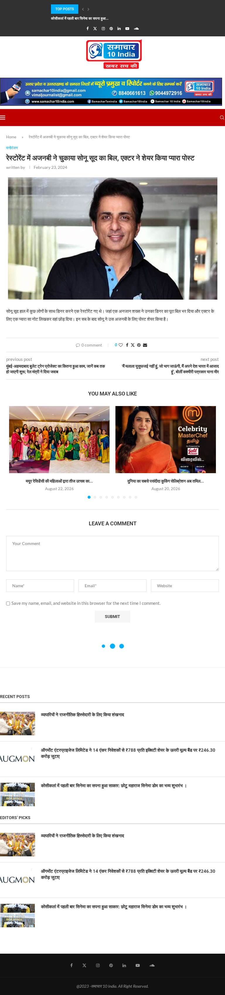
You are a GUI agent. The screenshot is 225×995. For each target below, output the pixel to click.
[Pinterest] (111, 28)
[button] (83, 9)
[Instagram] (103, 28)
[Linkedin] (119, 28)
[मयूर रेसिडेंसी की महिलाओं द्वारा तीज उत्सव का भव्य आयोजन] (59, 439)
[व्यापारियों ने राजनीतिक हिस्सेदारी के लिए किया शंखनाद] (17, 723)
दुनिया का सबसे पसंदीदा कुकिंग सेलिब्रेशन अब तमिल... (165, 481)
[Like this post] (121, 344)
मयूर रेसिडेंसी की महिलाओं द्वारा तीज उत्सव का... (59, 481)
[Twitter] (95, 28)
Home (11, 137)
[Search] (222, 117)
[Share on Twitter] (133, 344)
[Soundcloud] (136, 28)
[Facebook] (87, 28)
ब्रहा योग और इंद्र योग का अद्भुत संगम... (76, 18)
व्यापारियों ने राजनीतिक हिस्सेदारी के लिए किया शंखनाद (82, 714)
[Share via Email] (145, 344)
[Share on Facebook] (127, 344)
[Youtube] (127, 28)
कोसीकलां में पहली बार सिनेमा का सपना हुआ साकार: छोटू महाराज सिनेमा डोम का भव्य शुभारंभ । (114, 785)
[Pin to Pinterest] (139, 344)
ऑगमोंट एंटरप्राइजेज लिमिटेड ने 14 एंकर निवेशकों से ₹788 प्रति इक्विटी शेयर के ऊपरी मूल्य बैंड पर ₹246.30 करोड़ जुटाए (128, 753)
